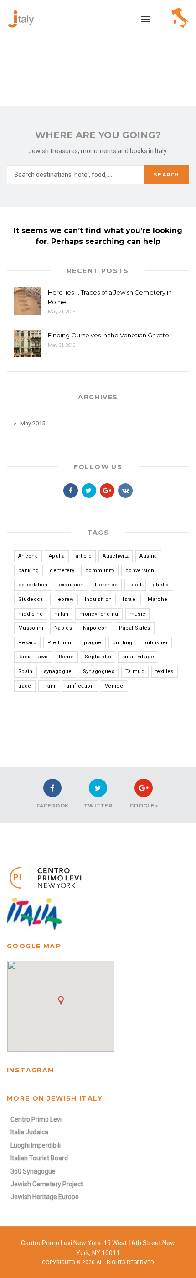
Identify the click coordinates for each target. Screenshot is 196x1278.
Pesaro (27, 643)
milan (61, 614)
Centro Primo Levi (36, 1119)
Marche (157, 599)
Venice (114, 686)
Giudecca (30, 599)
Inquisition (98, 599)
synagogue (58, 671)
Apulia (57, 556)
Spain (25, 671)
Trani (49, 686)
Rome (66, 657)
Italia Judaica (29, 1132)
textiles (164, 671)
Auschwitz (116, 556)
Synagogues (98, 671)
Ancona (28, 556)
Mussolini (30, 628)
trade (24, 686)
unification (80, 686)
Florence (106, 585)
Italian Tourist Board (39, 1158)
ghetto (161, 585)
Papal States (134, 628)
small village (138, 657)
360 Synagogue (33, 1171)
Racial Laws (33, 657)
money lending (98, 614)
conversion (139, 571)
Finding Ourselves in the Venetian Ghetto (108, 335)
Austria (148, 556)
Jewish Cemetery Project (46, 1184)
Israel (130, 599)
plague (93, 643)
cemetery (62, 571)
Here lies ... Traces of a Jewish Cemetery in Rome (110, 297)
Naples (63, 628)
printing (123, 643)
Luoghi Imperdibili (35, 1145)
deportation (33, 585)
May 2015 (32, 423)
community (99, 571)
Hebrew (64, 599)
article (84, 556)
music (137, 614)
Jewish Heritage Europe (44, 1196)
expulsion (71, 585)
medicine (30, 614)
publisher (155, 643)
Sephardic (98, 657)
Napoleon (95, 628)
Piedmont (60, 643)
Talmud (134, 671)
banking (28, 571)
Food (135, 585)
